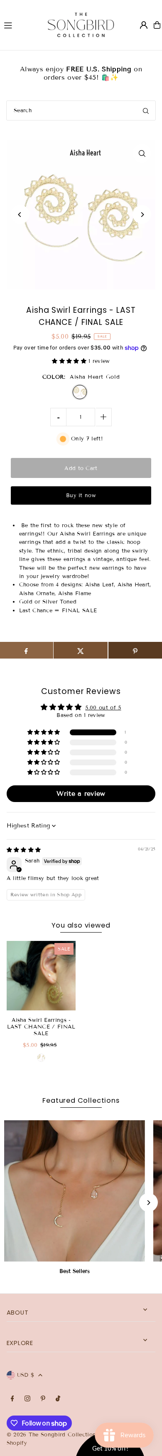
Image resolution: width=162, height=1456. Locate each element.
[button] (70, 361)
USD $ (25, 1375)
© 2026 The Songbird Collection (52, 1434)
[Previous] (20, 214)
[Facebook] (12, 1399)
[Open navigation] (18, 25)
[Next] (142, 214)
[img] (24, 850)
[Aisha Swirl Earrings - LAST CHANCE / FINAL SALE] (41, 976)
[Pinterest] (43, 1399)
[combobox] (81, 111)
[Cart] (157, 25)
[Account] (143, 25)
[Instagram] (27, 1399)
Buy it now (81, 495)
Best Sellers (74, 1271)
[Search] (146, 111)
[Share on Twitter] (81, 650)
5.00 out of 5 (103, 707)
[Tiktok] (58, 1399)
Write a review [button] (80, 793)
